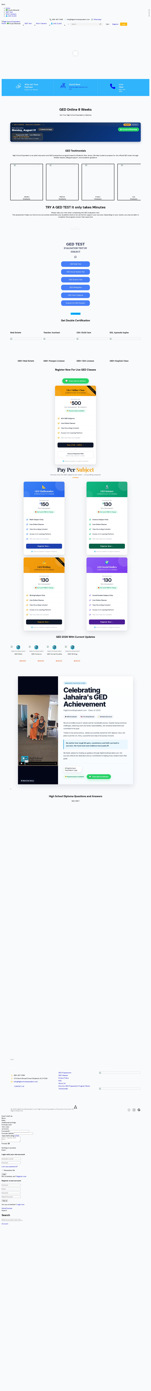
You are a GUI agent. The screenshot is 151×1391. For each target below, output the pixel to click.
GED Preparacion (64, 1073)
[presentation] (11, 1059)
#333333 (5, 1129)
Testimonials (63, 1089)
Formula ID (5, 1131)
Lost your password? (10, 1166)
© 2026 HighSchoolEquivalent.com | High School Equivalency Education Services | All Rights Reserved (42, 1110)
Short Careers (11, 14)
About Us (62, 1083)
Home (8, 8)
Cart (107, 24)
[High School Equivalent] (119, 1073)
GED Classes (63, 1075)
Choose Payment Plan (75, 455)
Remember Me (9, 1170)
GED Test (9, 12)
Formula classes (8, 1133)
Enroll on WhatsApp (130, 129)
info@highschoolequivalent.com (26, 1082)
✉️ (77, 19)
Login (124, 24)
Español (135, 124)
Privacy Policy (63, 1078)
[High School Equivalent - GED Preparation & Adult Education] (11, 22)
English (127, 124)
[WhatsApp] (75, 257)
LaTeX (16, 1136)
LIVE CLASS (12, 16)
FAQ (59, 1081)
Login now (20, 1204)
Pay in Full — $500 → (75, 445)
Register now (21, 1176)
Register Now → (44, 546)
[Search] (22, 1220)
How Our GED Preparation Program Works (74, 1086)
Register (115, 24)
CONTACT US (19, 1086)
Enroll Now (74, 84)
